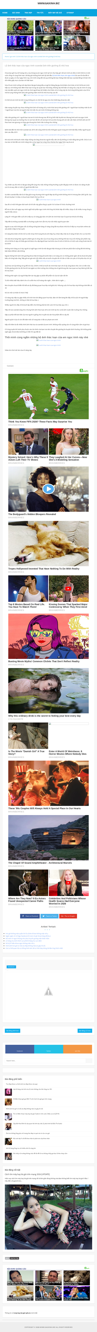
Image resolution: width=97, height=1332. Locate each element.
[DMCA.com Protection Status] (12, 1258)
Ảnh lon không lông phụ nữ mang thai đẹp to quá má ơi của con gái (28, 1133)
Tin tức (40, 13)
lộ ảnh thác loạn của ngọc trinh (63, 75)
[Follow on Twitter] (48, 1049)
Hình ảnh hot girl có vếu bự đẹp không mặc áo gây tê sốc (25, 946)
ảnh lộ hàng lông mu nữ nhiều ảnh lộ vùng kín (21, 1148)
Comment (10, 366)
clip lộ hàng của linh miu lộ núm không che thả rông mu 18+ (32, 1089)
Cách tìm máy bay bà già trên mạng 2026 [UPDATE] (27, 1174)
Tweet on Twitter (51, 916)
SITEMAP (70, 13)
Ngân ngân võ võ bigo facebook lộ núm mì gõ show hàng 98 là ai (28, 936)
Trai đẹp (28, 13)
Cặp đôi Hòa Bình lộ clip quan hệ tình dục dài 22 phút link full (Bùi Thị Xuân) (37, 1124)
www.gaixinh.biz (49, 3)
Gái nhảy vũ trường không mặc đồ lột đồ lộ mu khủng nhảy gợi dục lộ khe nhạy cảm (40, 1153)
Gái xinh (16, 13)
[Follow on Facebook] (19, 1049)
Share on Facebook (32, 916)
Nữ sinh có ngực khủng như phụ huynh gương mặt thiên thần (27, 938)
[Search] (89, 1060)
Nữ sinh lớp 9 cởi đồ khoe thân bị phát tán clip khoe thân (31, 1138)
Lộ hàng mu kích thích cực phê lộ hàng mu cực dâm (24, 941)
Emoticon (11, 967)
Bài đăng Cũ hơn (85, 1031)
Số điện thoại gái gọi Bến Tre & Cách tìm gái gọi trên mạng (32, 1099)
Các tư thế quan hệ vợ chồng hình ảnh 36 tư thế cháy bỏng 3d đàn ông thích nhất (34, 948)
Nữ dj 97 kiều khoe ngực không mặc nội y (20, 943)
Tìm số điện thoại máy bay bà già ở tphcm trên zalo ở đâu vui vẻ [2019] (36, 1114)
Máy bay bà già (55, 13)
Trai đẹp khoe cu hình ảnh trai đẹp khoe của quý (21, 1084)
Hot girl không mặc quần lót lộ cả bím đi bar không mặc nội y (27, 933)
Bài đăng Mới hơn (12, 1031)
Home (4, 13)
